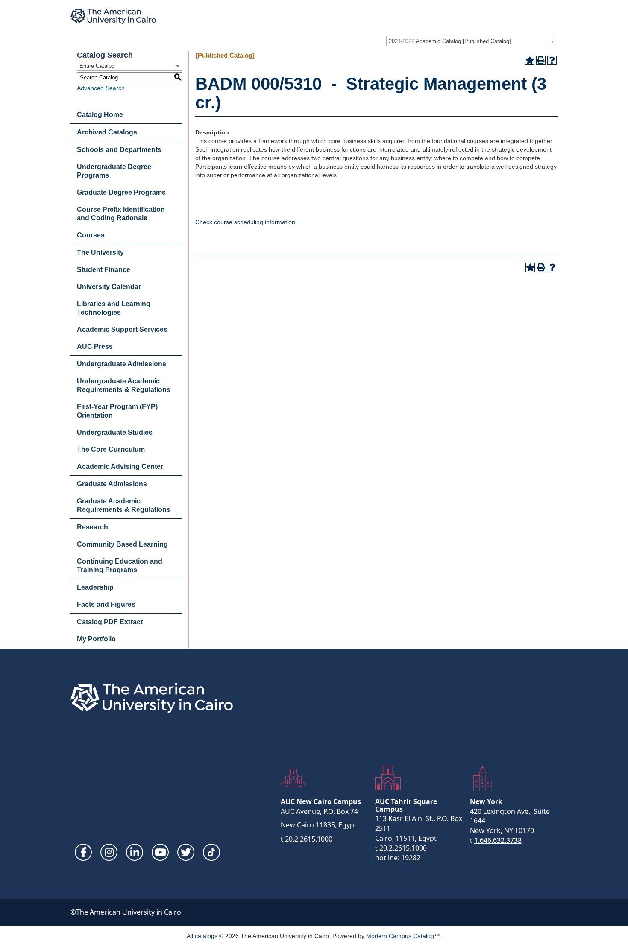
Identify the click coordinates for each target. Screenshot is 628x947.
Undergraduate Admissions (121, 364)
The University (100, 252)
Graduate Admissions (112, 484)
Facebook (83, 852)
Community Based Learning (122, 544)
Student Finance (103, 269)
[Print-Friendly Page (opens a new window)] (541, 60)
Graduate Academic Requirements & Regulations (123, 505)
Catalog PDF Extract (110, 621)
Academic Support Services (122, 329)
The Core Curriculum (111, 449)
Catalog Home (100, 114)
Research (92, 527)
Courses (91, 235)
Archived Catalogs (107, 132)
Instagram (108, 852)
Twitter (185, 852)
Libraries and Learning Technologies (113, 308)
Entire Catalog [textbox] (96, 66)
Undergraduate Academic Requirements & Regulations (123, 385)
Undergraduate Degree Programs (114, 171)
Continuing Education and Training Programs (119, 565)
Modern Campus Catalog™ (403, 935)
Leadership (95, 587)
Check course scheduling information (245, 222)
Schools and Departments (119, 149)
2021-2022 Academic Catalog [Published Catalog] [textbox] (450, 41)
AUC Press (95, 346)
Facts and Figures (106, 604)
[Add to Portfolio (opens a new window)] (529, 60)
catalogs (206, 935)
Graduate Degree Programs (121, 192)
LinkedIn (134, 852)
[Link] (211, 852)
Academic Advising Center (120, 466)
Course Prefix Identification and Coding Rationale (121, 214)
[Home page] (113, 16)
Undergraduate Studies (115, 432)
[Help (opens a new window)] (552, 60)
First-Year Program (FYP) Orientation (117, 411)
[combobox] (471, 41)
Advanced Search (101, 88)
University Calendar (109, 286)
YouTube (160, 852)
